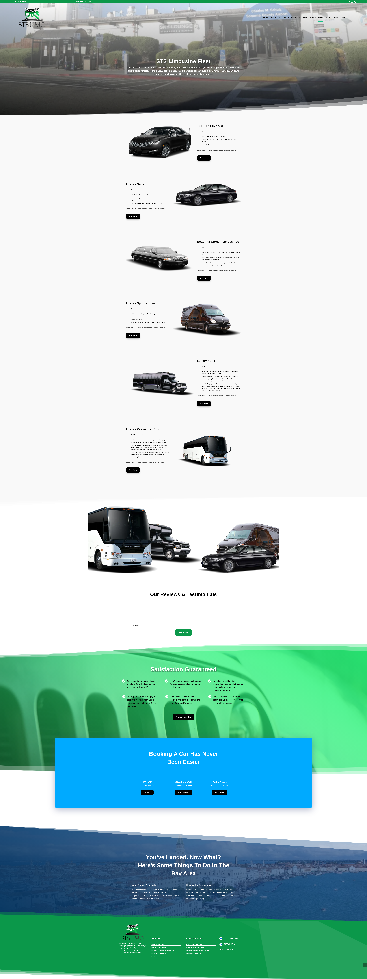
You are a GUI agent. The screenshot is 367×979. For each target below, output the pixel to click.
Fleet (320, 17)
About (328, 17)
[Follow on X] (354, 1)
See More (184, 632)
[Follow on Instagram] (351, 1)
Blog (336, 17)
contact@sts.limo (83, 1)
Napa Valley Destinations (198, 885)
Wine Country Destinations (145, 885)
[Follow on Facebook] (348, 1)
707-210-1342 (183, 792)
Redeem (147, 792)
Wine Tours (308, 17)
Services (275, 17)
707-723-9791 (20, 1)
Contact (345, 17)
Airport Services (291, 17)
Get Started (219, 792)
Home (266, 17)
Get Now (204, 158)
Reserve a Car (183, 717)
